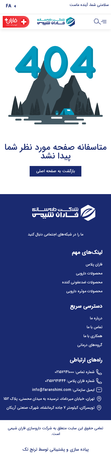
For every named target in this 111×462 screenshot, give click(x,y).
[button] (11, 6)
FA (8, 6)
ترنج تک (29, 449)
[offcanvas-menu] (103, 22)
